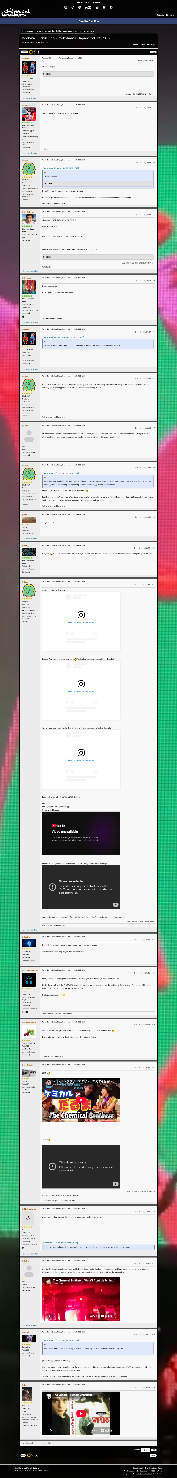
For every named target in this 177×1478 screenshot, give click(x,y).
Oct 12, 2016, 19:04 (145, 162)
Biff (25, 514)
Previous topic (139, 44)
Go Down (24, 52)
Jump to (137, 1450)
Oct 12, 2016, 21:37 (145, 468)
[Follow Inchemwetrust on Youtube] (26, 1012)
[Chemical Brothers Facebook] (111, 7)
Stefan (27, 58)
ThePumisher (30, 1209)
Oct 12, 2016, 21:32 (145, 428)
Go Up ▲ (36, 1468)
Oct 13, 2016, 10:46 (144, 939)
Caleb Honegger (141, 1471)
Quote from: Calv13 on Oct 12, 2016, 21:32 (60, 473)
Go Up (23, 1455)
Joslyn (27, 937)
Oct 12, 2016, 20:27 (145, 332)
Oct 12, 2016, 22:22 (145, 517)
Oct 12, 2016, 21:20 (145, 379)
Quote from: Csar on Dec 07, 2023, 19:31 (59, 1242)
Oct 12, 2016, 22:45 (144, 548)
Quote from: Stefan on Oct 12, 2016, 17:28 (60, 168)
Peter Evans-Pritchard (144, 1474)
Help (16, 1468)
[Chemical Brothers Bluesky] (104, 7)
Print (153, 52)
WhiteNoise (29, 212)
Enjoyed (27, 278)
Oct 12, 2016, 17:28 (145, 61)
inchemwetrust (31, 970)
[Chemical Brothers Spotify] (79, 7)
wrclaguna (28, 1065)
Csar (26, 160)
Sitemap (46, 1470)
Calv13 (27, 425)
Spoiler (49, 74)
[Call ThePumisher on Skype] (23, 1248)
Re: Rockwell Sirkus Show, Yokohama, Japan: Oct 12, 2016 (63, 105)
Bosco (27, 1385)
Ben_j (26, 545)
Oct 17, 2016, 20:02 (144, 1387)
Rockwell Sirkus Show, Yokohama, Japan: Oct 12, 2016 (62, 58)
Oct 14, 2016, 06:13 (144, 1025)
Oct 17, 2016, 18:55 (144, 1335)
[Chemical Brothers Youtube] (65, 7)
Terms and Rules (25, 1468)
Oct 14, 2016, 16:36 (144, 1067)
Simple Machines (35, 1470)
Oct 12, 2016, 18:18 (145, 107)
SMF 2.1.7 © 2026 (21, 1470)
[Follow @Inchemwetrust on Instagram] (23, 1012)
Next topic (151, 44)
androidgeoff (30, 1022)
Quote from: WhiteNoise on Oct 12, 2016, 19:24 (62, 337)
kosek (26, 1332)
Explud (27, 105)
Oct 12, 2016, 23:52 (144, 584)
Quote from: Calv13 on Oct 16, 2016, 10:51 (60, 1340)
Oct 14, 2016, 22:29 (144, 1211)
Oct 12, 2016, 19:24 (145, 214)
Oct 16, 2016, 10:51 (144, 1263)
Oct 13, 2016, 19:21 (144, 973)
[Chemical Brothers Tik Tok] (72, 7)
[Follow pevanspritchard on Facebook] (23, 316)
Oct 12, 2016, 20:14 (145, 280)
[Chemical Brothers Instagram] (97, 7)
